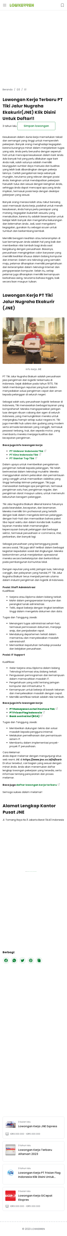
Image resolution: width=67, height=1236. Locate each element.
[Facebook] (6, 960)
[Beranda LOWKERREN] (21, 5)
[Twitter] (22, 960)
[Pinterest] (30, 960)
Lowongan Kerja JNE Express (37, 1126)
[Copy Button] (39, 960)
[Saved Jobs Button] (62, 5)
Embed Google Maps (29, 871)
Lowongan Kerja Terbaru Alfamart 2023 (35, 1152)
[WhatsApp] (14, 960)
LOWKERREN (38, 1229)
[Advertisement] (33, 49)
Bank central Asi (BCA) (24, 716)
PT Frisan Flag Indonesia (25, 712)
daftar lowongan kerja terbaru (36, 785)
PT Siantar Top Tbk (21, 458)
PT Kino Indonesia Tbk (23, 454)
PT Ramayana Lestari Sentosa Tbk (32, 709)
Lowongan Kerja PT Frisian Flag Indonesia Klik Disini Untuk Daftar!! (39, 1175)
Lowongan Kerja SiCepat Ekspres (35, 1198)
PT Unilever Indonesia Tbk (26, 451)
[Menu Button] (5, 5)
